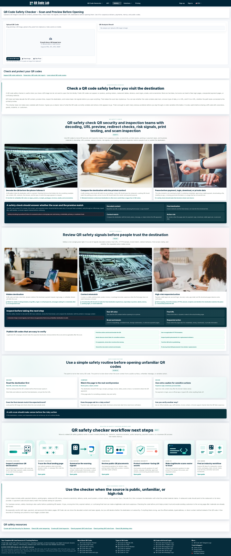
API (107, 3)
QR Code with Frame (86, 550)
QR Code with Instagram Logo (164, 546)
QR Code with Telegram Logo (202, 543)
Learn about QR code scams (56, 75)
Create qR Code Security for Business (17, 528)
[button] (50, 42)
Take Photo (38, 58)
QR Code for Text (123, 552)
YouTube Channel (199, 553)
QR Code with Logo (85, 548)
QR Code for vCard (123, 550)
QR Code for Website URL (125, 543)
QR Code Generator (94, 3)
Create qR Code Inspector (60, 528)
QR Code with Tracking (86, 546)
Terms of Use (198, 547)
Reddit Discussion (199, 551)
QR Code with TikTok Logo (164, 550)
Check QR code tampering (40, 528)
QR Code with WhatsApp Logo (165, 552)
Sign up (182, 3)
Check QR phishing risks (124, 528)
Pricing (137, 3)
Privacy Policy (198, 549)
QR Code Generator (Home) (88, 543)
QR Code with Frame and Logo (89, 552)
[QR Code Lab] (39, 3)
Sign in (190, 3)
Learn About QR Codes (86, 544)
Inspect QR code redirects (13, 75)
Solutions (127, 3)
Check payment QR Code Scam (81, 528)
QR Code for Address (124, 548)
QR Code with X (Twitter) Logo (165, 544)
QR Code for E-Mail (123, 544)
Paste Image (27, 58)
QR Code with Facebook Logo (165, 543)
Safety (116, 3)
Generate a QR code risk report (34, 75)
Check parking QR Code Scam (103, 528)
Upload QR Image (14, 58)
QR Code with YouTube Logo (164, 548)
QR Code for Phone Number (126, 546)
